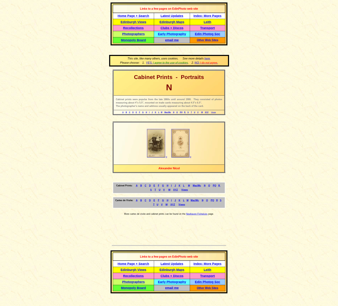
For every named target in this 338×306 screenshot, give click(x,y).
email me (172, 40)
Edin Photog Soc (207, 34)
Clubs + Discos (172, 28)
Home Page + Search (133, 16)
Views (213, 112)
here (207, 58)
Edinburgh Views (133, 22)
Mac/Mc (167, 112)
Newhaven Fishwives (197, 214)
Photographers (133, 34)
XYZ (206, 112)
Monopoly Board (133, 40)
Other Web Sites (207, 40)
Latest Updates (172, 16)
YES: (167, 62)
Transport (207, 28)
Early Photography (172, 34)
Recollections (133, 28)
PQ (181, 112)
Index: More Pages (207, 16)
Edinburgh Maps (171, 22)
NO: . (206, 62)
